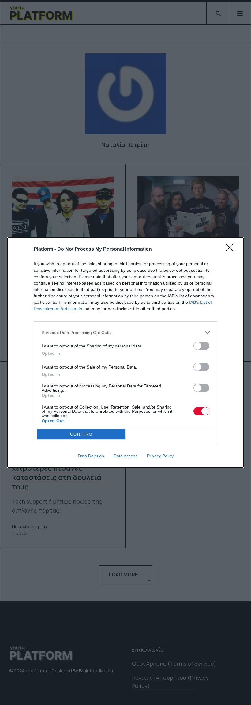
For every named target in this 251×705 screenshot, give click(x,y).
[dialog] (125, 352)
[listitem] (125, 332)
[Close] (231, 249)
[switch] (201, 346)
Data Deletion (91, 455)
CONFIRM (81, 434)
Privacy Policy (160, 455)
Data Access (125, 455)
